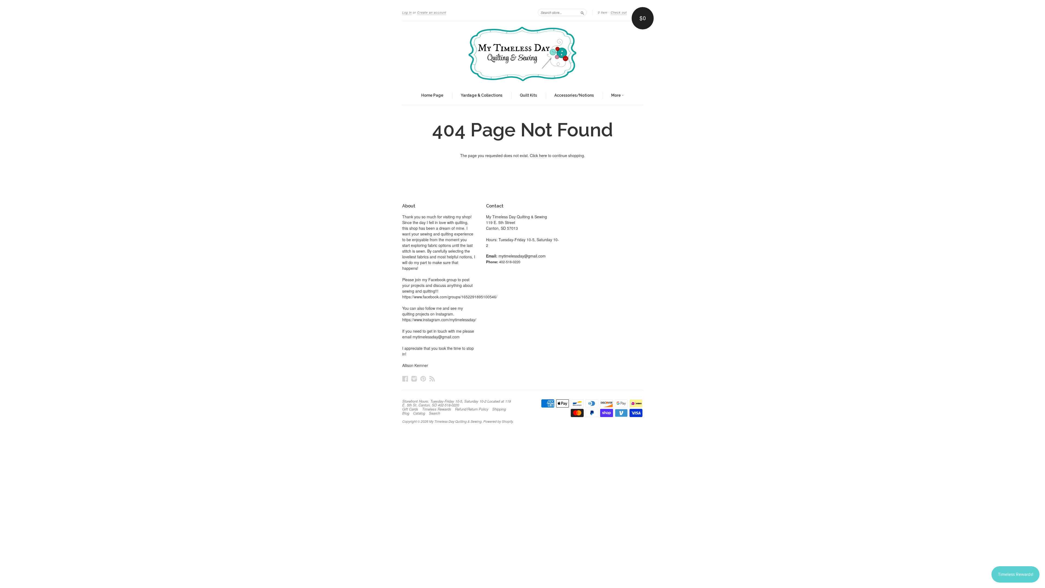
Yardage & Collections (481, 95)
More (616, 95)
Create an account (431, 12)
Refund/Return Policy (471, 409)
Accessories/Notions (574, 95)
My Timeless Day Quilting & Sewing (455, 421)
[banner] (522, 54)
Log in (407, 12)
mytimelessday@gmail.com (522, 256)
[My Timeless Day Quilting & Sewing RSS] (432, 378)
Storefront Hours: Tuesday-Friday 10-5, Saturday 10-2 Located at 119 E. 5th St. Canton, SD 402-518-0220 (456, 403)
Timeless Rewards (436, 409)
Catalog (419, 413)
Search (434, 413)
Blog (405, 413)
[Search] (582, 12)
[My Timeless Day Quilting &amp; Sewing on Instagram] (414, 378)
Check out (619, 12)
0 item (602, 12)
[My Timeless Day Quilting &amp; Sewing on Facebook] (405, 378)
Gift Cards (410, 409)
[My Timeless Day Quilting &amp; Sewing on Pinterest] (423, 378)
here (543, 155)
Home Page (432, 95)
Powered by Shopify (498, 421)
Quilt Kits (528, 95)
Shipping (499, 409)
